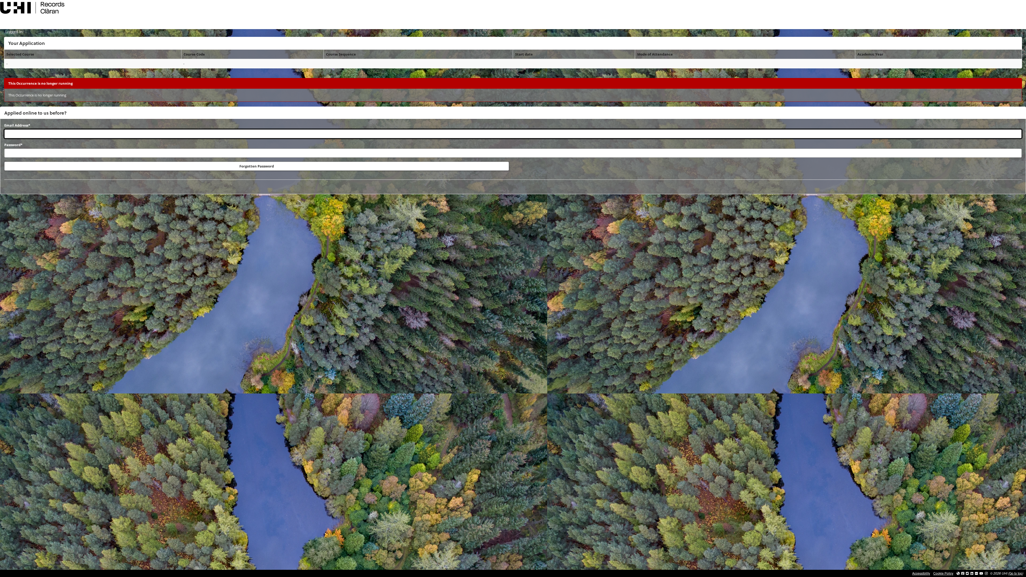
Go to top (1015, 573)
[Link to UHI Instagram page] (986, 573)
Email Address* (17, 125)
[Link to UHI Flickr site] (976, 573)
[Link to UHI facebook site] (962, 573)
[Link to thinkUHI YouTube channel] (981, 573)
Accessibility (921, 573)
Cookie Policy (943, 573)
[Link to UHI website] (958, 573)
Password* (13, 144)
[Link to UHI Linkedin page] (971, 573)
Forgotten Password (256, 166)
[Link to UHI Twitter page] (967, 573)
